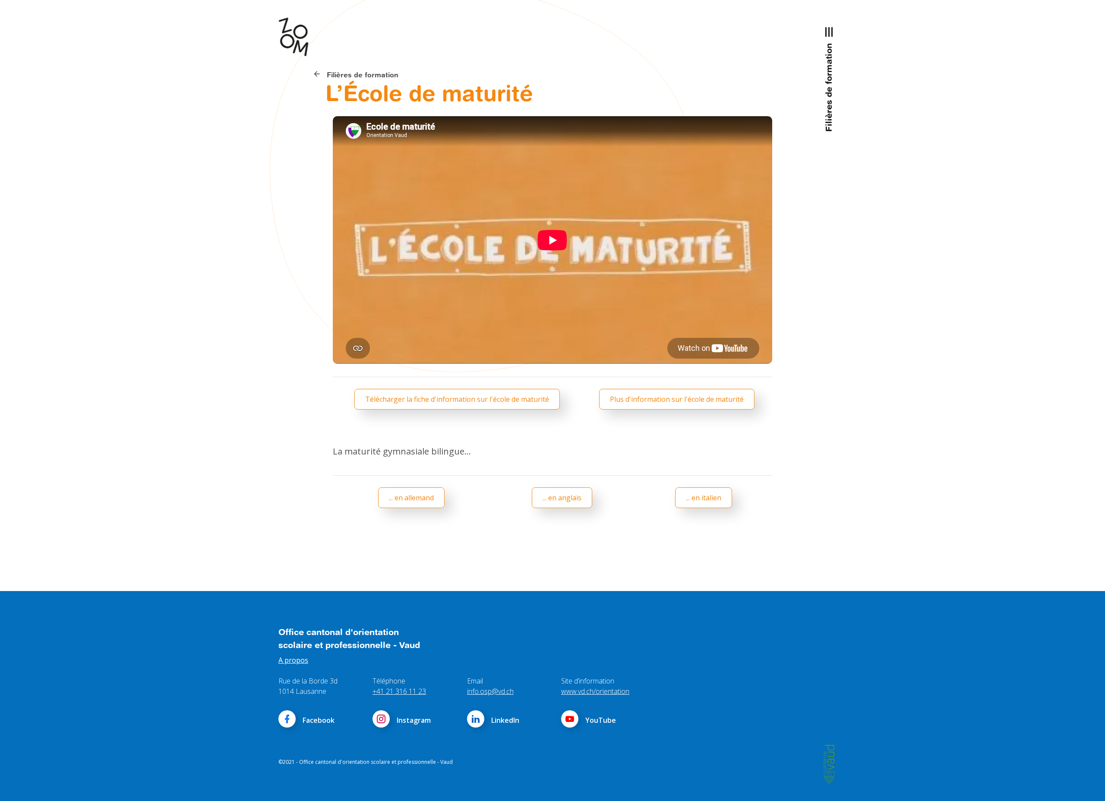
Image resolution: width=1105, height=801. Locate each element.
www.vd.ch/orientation (595, 691)
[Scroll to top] (1086, 782)
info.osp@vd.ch (490, 691)
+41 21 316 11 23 (399, 691)
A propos (293, 660)
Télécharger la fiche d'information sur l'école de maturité (457, 399)
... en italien (703, 497)
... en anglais (562, 497)
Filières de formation (361, 74)
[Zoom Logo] (297, 36)
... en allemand (411, 497)
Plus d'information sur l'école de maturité (677, 399)
